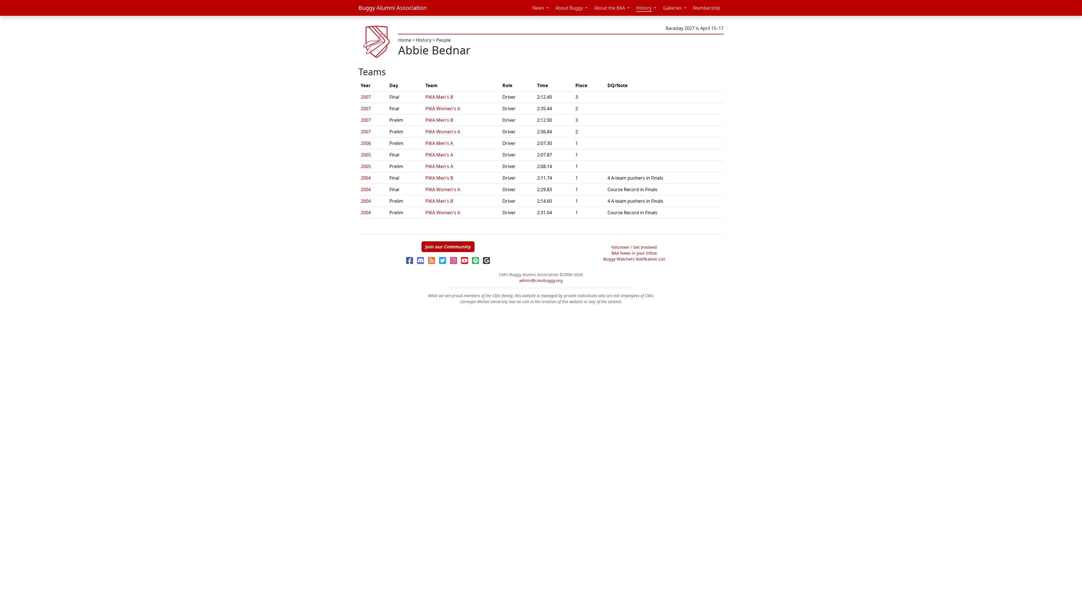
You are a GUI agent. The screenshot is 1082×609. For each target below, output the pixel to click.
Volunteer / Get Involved (634, 247)
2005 (366, 155)
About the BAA (609, 8)
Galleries (672, 8)
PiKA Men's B (439, 97)
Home (404, 40)
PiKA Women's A (442, 108)
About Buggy (569, 8)
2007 (366, 97)
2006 (366, 143)
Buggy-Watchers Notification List (634, 259)
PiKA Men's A (439, 143)
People (443, 40)
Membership (706, 8)
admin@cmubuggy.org (541, 280)
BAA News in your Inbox (634, 253)
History (644, 8)
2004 (366, 178)
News (538, 8)
